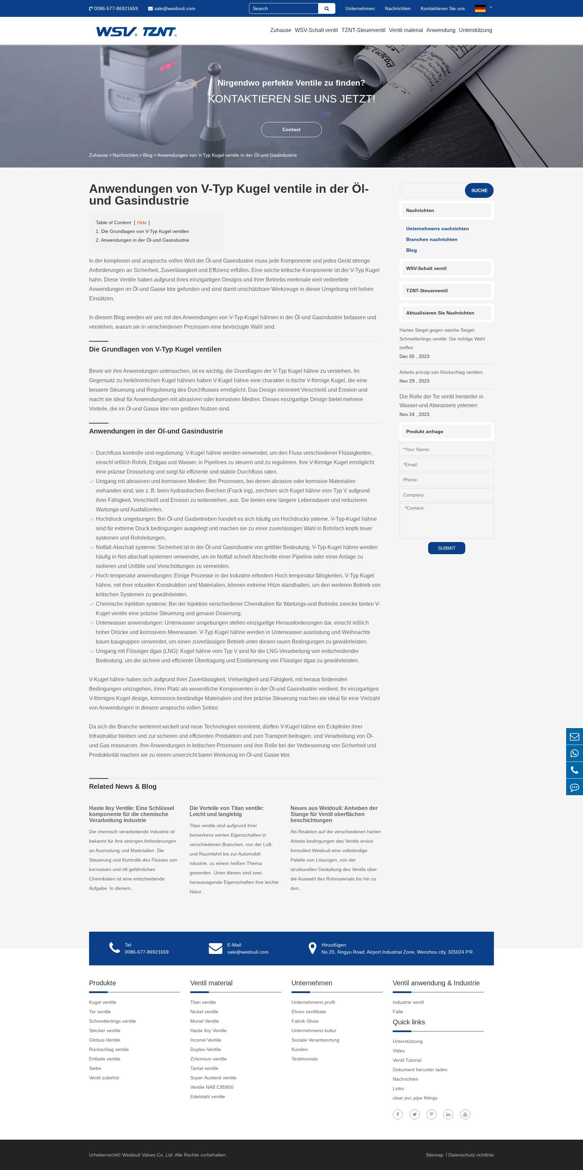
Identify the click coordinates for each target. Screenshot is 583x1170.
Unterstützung (475, 30)
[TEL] (574, 770)
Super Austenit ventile (213, 1077)
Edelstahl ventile (207, 1096)
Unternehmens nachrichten (437, 228)
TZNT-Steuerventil (363, 30)
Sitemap (435, 1155)
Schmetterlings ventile (112, 1021)
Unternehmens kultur (314, 1030)
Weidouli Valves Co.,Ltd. (148, 1155)
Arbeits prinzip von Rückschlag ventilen (441, 376)
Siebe (95, 1068)
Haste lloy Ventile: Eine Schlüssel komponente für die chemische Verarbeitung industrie (131, 814)
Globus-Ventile (104, 1040)
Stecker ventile (104, 1030)
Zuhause (281, 30)
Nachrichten (398, 8)
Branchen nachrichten (431, 239)
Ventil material (406, 30)
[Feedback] (574, 787)
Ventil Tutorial (407, 1060)
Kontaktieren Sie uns (443, 8)
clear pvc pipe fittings (415, 1098)
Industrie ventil (408, 1002)
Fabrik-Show (305, 1021)
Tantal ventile (204, 1068)
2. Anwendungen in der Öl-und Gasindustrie (142, 240)
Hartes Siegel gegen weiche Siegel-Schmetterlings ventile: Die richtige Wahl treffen (442, 343)
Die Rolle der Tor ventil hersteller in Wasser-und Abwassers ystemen (441, 405)
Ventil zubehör (104, 1077)
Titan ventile (203, 1002)
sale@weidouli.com (174, 8)
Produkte (102, 983)
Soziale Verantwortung (315, 1040)
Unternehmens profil (313, 1002)
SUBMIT (447, 548)
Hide (142, 222)
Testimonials (305, 1058)
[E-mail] (574, 736)
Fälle (398, 1011)
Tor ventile (100, 1011)
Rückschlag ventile (109, 1049)
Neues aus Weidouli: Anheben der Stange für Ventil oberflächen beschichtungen (334, 814)
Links (398, 1088)
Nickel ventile (204, 1011)
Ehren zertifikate (309, 1011)
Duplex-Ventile (205, 1049)
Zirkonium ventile (208, 1058)
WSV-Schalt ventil (316, 30)
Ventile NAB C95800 (211, 1087)
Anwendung (440, 30)
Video (399, 1050)
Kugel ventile (102, 1002)
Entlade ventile (104, 1058)
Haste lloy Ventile (208, 1030)
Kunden (300, 1049)
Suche (479, 190)
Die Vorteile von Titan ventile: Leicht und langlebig (227, 811)
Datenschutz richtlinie (471, 1155)
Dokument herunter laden (420, 1069)
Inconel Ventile (205, 1040)
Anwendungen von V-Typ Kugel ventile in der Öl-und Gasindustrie (227, 155)
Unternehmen (360, 8)
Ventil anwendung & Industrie (436, 983)
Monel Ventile (204, 1021)
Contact (291, 129)
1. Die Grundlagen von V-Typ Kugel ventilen (142, 231)
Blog (147, 155)
